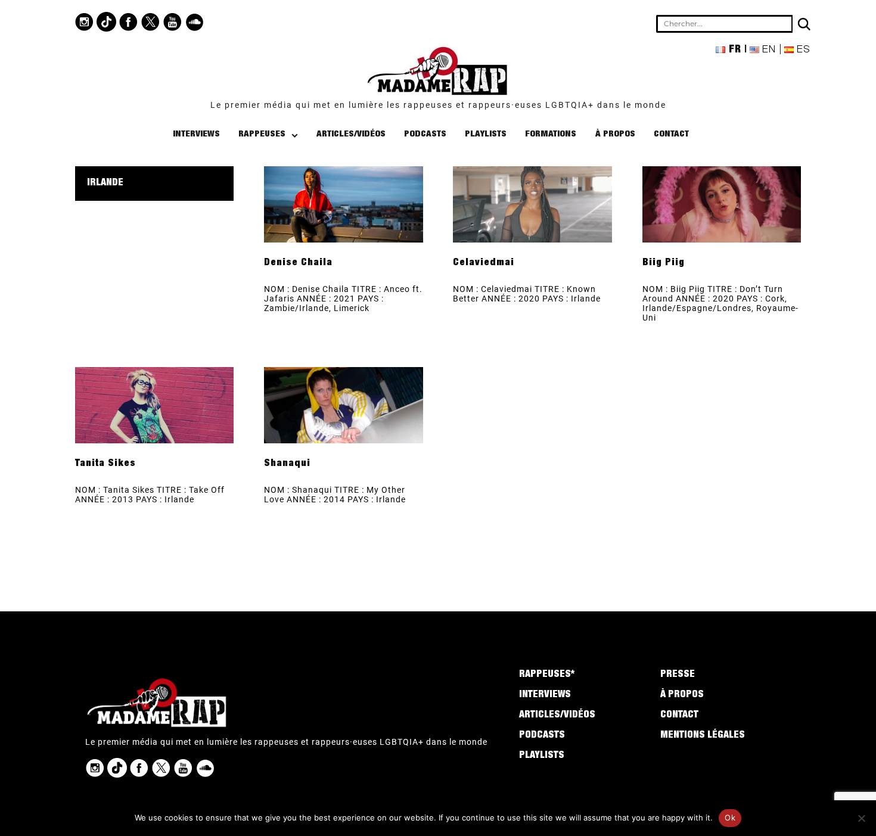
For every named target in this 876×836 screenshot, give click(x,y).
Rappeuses (261, 134)
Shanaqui (287, 464)
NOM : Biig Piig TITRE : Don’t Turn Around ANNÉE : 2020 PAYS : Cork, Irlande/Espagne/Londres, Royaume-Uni (720, 303)
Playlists (486, 134)
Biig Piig (663, 263)
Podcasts (425, 134)
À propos (615, 134)
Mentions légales (702, 736)
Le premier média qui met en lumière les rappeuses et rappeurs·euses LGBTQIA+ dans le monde (438, 105)
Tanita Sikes (105, 464)
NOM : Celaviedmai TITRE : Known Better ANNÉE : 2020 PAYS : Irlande (527, 293)
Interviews (196, 134)
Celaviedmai (483, 263)
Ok (730, 817)
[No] (861, 818)
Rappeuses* (546, 675)
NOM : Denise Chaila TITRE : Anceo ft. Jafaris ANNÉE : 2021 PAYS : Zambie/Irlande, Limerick (343, 298)
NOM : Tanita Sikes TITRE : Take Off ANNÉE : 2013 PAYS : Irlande (150, 494)
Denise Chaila (298, 263)
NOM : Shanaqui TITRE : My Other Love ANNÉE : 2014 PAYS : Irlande (335, 494)
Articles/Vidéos (351, 134)
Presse (677, 675)
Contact (671, 134)
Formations (550, 134)
